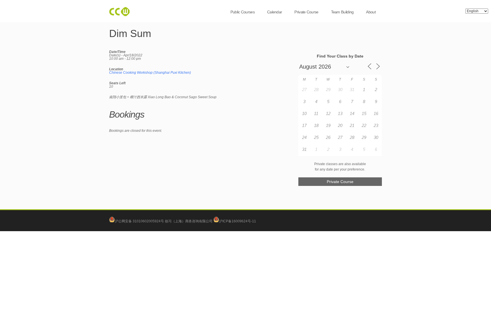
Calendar (274, 12)
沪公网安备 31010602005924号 (139, 221)
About (371, 12)
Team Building (342, 12)
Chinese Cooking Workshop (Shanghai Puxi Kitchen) (150, 73)
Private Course (306, 12)
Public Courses (242, 12)
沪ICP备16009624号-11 (237, 221)
